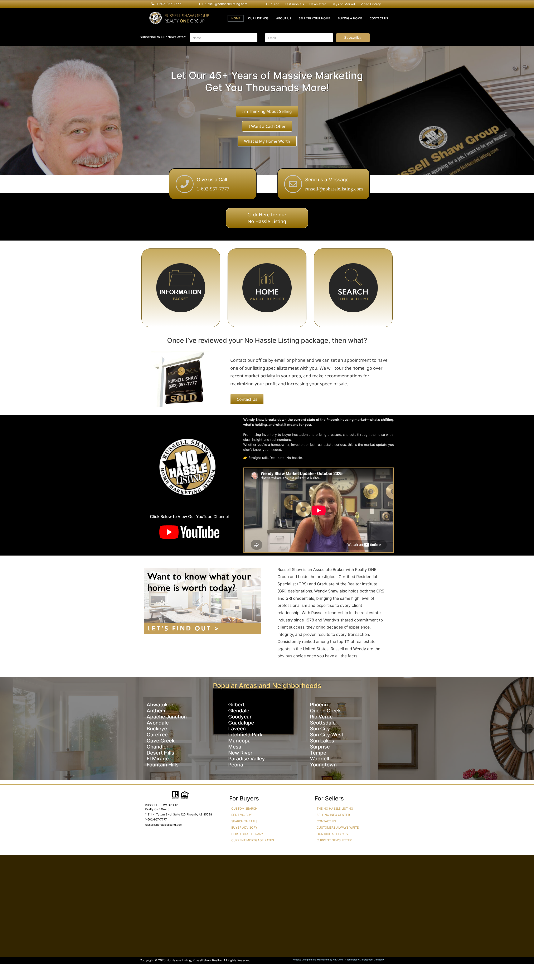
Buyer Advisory (244, 827)
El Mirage (158, 759)
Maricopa (239, 741)
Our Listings (258, 18)
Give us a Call (212, 180)
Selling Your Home (314, 18)
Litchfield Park (245, 735)
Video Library (371, 4)
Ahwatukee (160, 705)
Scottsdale (323, 723)
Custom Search (244, 808)
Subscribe (352, 37)
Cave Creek (161, 741)
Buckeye (157, 729)
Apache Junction (167, 717)
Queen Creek (325, 711)
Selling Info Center (333, 815)
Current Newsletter (334, 840)
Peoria (235, 765)
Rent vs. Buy (241, 815)
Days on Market (343, 4)
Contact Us (379, 18)
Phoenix (319, 705)
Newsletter (317, 4)
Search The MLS (244, 821)
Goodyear (240, 717)
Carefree (157, 735)
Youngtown (323, 765)
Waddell (319, 759)
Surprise (320, 747)
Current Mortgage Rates (252, 840)
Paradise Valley (246, 759)
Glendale (238, 711)
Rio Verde (321, 717)
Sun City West (326, 735)
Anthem (156, 711)
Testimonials (294, 4)
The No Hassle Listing (335, 808)
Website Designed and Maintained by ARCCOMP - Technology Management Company (338, 959)
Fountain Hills (163, 765)
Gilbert (236, 705)
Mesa (234, 747)
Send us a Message (327, 180)
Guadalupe (241, 723)
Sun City (320, 729)
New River (240, 753)
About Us (283, 18)
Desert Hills (160, 753)
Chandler (157, 747)
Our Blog (272, 4)
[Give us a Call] (185, 184)
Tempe (318, 753)
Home (235, 18)
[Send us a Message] (293, 184)
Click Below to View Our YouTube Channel (189, 516)
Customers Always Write (338, 827)
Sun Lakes (322, 741)
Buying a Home (350, 18)
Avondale (158, 723)
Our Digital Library (247, 834)
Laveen (237, 729)
